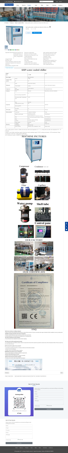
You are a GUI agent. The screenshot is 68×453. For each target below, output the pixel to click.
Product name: (8, 61)
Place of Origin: (27, 57)
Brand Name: (45, 57)
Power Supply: (45, 64)
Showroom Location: (28, 52)
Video (36, 447)
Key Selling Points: (46, 60)
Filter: (6, 64)
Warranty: (7, 60)
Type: (44, 56)
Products (26, 447)
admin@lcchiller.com (19, 1)
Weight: (44, 59)
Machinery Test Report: (28, 53)
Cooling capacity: (27, 61)
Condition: (26, 56)
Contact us (51, 447)
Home (16, 447)
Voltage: (6, 59)
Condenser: (26, 62)
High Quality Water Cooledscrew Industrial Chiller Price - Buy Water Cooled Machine (30, 376)
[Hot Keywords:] (52, 1)
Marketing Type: (46, 53)
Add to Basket (37, 32)
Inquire (28, 32)
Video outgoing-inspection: (48, 52)
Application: (26, 64)
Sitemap (43, 451)
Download (45, 447)
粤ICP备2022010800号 (49, 451)
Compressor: (7, 62)
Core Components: (46, 55)
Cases (31, 447)
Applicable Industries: (9, 52)
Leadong (39, 451)
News (40, 447)
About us (21, 447)
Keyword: (7, 65)
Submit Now (49, 409)
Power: (25, 60)
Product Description (9, 67)
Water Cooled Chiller (9, 376)
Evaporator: (45, 62)
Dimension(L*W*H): (28, 59)
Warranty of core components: (30, 55)
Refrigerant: (45, 61)
